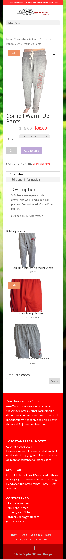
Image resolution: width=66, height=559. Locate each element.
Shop (24, 534)
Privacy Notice (23, 539)
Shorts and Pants (41, 163)
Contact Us (41, 539)
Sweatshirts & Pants (26, 39)
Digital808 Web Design (37, 554)
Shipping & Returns (41, 534)
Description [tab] (17, 174)
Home (9, 39)
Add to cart (31, 150)
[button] (54, 54)
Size (10, 139)
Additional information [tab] (25, 179)
